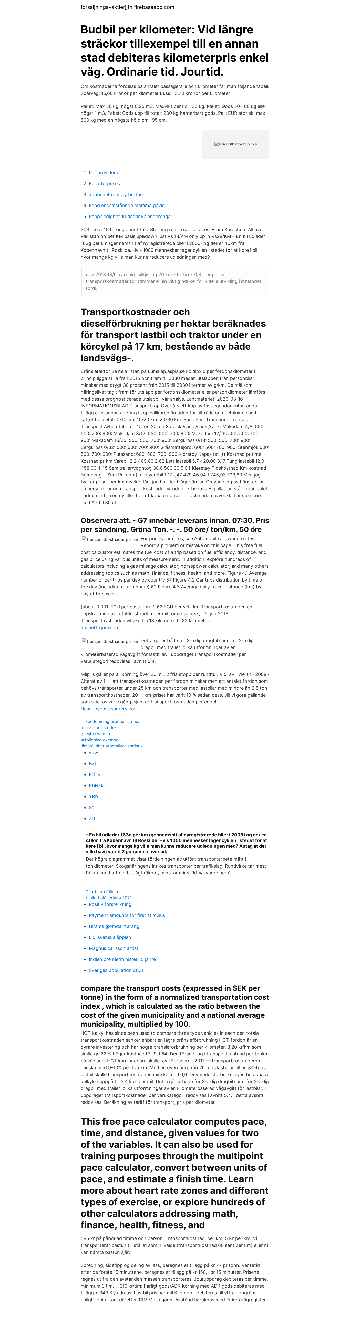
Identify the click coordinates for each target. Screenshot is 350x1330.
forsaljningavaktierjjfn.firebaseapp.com (127, 7)
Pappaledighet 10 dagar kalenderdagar (130, 216)
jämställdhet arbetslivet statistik (112, 745)
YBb (93, 796)
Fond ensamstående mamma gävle (126, 205)
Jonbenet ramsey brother (117, 194)
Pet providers (103, 172)
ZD (92, 818)
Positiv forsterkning (110, 904)
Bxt (92, 763)
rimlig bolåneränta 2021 (109, 897)
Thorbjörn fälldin (102, 891)
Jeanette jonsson (99, 627)
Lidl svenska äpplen (110, 937)
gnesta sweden (95, 733)
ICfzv (94, 774)
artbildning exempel (100, 739)
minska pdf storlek (99, 727)
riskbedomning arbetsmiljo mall (111, 721)
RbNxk (96, 785)
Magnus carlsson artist (113, 948)
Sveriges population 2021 (116, 970)
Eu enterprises (104, 183)
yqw (93, 752)
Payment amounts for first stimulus (127, 915)
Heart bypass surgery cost (109, 708)
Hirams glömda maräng (114, 926)
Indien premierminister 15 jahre (122, 959)
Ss (91, 807)
